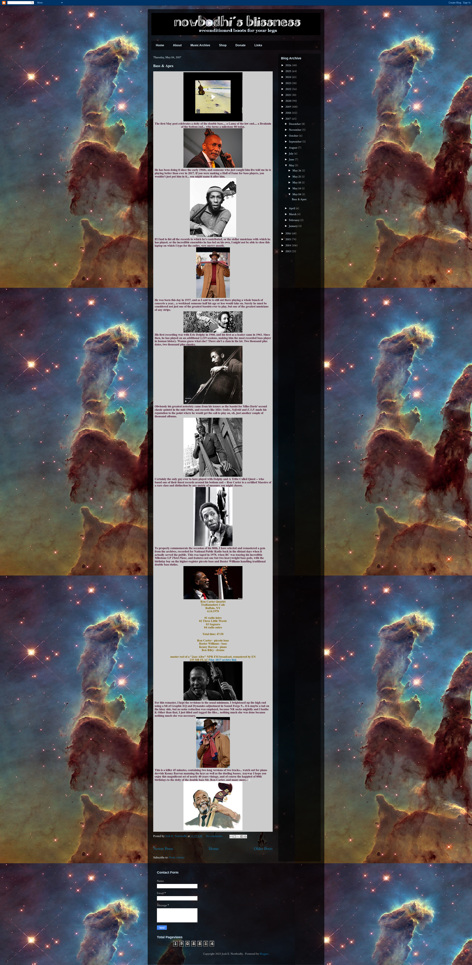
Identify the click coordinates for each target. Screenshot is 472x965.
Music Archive (200, 45)
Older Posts (263, 848)
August (293, 148)
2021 (288, 95)
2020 (288, 101)
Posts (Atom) (176, 857)
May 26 (297, 171)
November (295, 130)
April (292, 208)
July (291, 154)
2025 (288, 71)
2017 (288, 119)
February (294, 220)
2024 (288, 77)
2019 (288, 107)
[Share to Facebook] (242, 836)
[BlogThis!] (235, 836)
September (295, 142)
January (293, 226)
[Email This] (231, 836)
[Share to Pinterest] (245, 836)
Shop (223, 45)
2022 (288, 89)
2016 (288, 233)
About (177, 45)
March (293, 214)
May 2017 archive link (223, 660)
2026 (288, 65)
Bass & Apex (163, 65)
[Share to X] (238, 836)
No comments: (215, 836)
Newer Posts (163, 848)
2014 (288, 245)
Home (160, 45)
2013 (288, 251)
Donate (240, 45)
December (295, 124)
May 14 (297, 188)
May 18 (297, 183)
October (294, 136)
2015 (288, 239)
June (292, 159)
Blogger (264, 954)
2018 (288, 113)
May (292, 165)
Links (258, 45)
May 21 (297, 177)
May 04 (297, 194)
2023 (288, 83)
